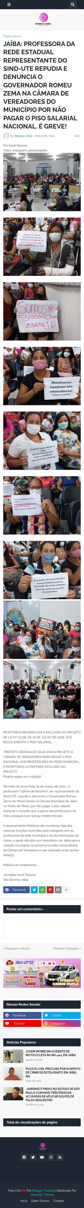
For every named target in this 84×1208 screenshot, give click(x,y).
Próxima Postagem (66, 948)
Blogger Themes (43, 1190)
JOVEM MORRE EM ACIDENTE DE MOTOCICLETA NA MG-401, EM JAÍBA (51, 1053)
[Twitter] (34, 889)
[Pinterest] (50, 889)
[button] (9, 4)
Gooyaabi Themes (42, 1194)
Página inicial (12, 36)
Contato (58, 1200)
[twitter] (33, 1157)
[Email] (58, 889)
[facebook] (24, 1157)
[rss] (59, 1157)
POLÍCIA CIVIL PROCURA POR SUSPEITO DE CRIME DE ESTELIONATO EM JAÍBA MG (53, 1072)
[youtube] (42, 1157)
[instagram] (51, 1157)
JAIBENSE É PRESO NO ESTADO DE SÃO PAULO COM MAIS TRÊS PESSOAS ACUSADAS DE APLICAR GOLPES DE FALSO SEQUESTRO (53, 1094)
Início (23, 1200)
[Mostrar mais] (66, 889)
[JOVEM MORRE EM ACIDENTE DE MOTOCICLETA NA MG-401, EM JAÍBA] (13, 1056)
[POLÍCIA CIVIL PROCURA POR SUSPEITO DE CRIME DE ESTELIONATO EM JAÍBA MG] (13, 1073)
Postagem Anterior (17, 948)
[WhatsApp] (42, 889)
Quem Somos (40, 1200)
